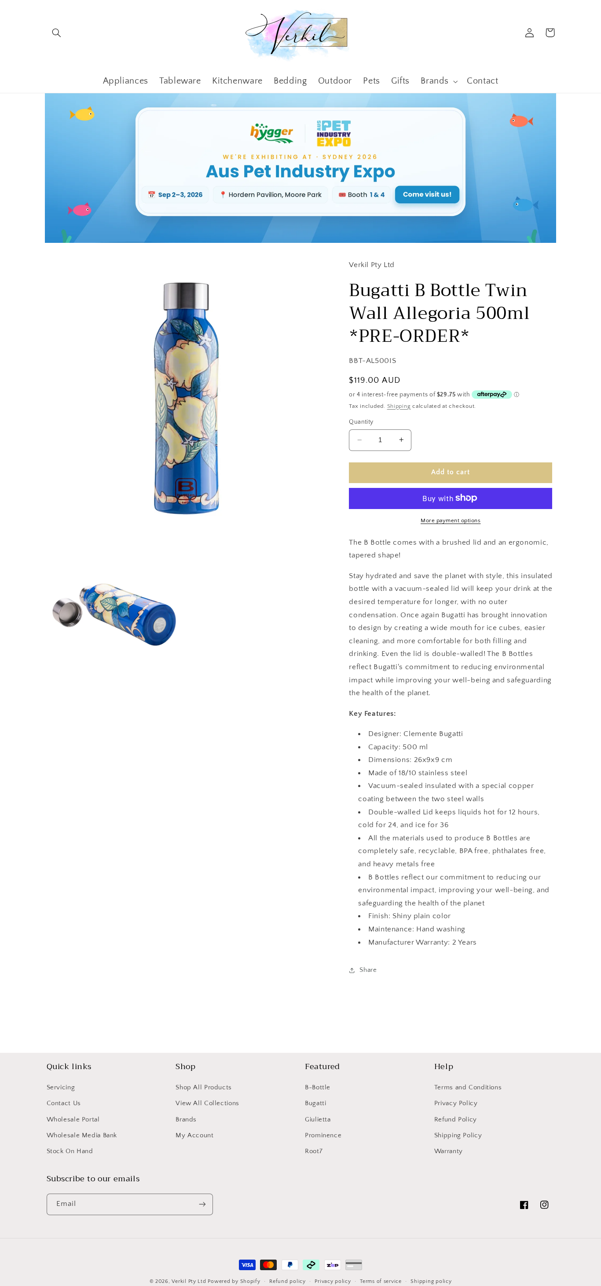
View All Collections (207, 1103)
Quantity (361, 421)
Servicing (61, 1087)
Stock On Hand (70, 1151)
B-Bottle (317, 1087)
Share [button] (368, 970)
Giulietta (318, 1119)
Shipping (399, 406)
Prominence (323, 1135)
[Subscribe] (202, 1204)
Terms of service (381, 1281)
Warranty (448, 1151)
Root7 (313, 1151)
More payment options (451, 520)
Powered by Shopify (234, 1281)
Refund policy (287, 1281)
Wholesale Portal (73, 1119)
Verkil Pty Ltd (189, 1281)
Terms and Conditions (468, 1087)
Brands (186, 1119)
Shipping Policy (458, 1135)
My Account (194, 1135)
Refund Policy (455, 1119)
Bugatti (315, 1103)
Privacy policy (333, 1281)
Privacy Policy (456, 1103)
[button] (57, 32)
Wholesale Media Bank (82, 1135)
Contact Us (64, 1103)
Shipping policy (430, 1281)
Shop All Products (204, 1087)
